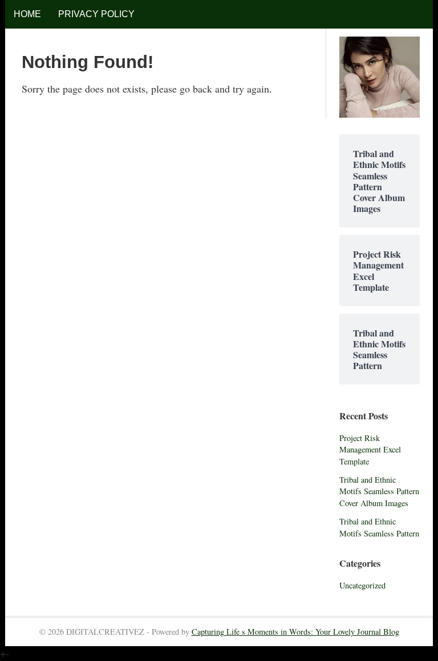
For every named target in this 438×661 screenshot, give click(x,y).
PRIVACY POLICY (96, 14)
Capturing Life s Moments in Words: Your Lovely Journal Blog (295, 631)
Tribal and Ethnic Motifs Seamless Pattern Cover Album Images (379, 491)
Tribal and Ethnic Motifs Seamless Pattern (379, 527)
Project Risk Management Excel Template (370, 449)
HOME (27, 14)
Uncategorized (362, 585)
